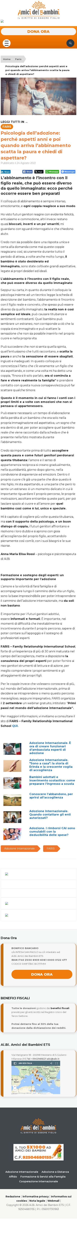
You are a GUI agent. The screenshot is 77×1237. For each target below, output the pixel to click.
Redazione (13, 1196)
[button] (7, 43)
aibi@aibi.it (53, 1058)
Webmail (53, 1200)
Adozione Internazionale (21, 1171)
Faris (18, 59)
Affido (13, 1176)
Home (7, 59)
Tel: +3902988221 (36, 1058)
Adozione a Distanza (55, 1171)
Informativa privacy (36, 1196)
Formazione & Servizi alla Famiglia (43, 1176)
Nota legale (37, 1200)
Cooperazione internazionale (38, 1181)
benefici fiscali (60, 1008)
